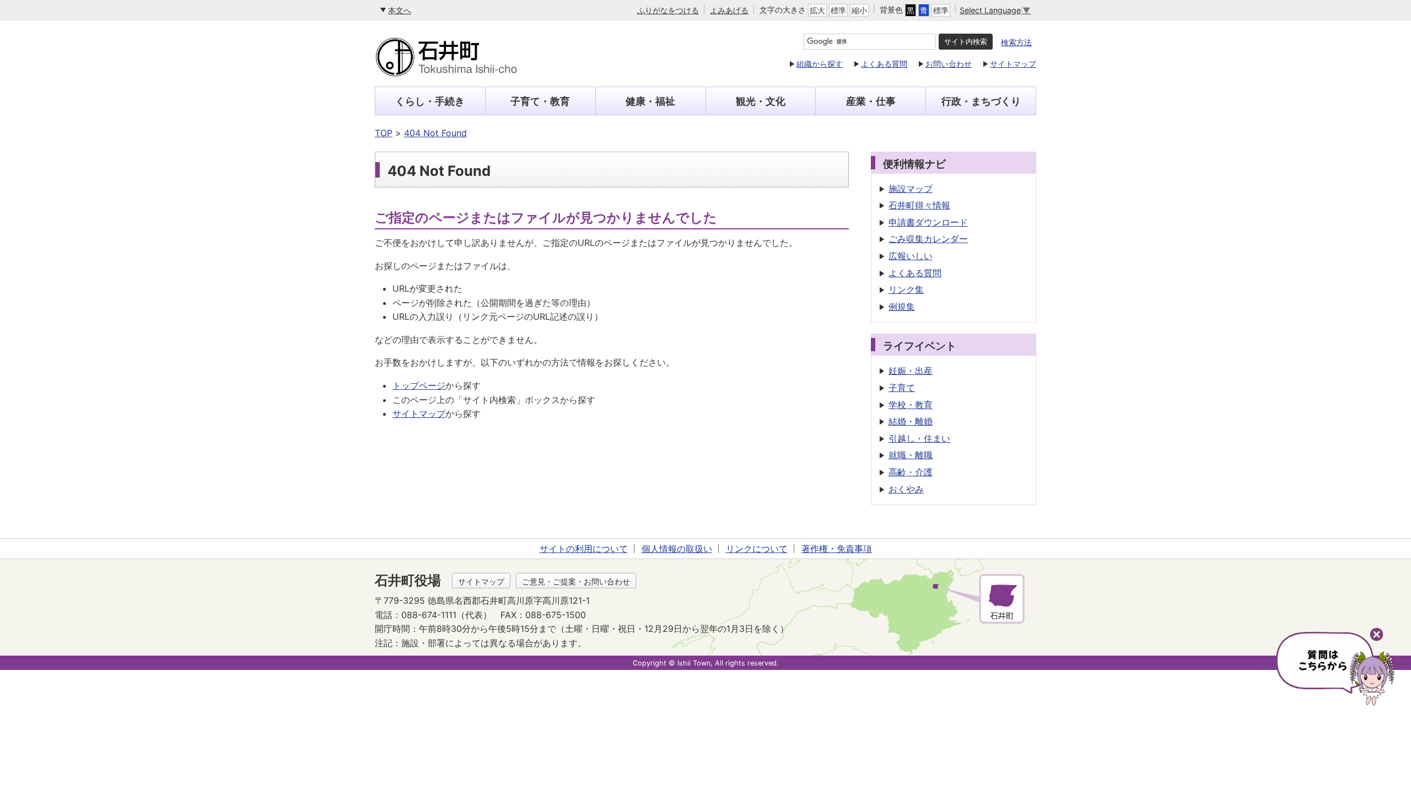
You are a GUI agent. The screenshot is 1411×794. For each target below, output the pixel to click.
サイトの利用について (584, 548)
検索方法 (1016, 42)
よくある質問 (884, 63)
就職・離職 (910, 454)
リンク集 (906, 289)
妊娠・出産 (910, 370)
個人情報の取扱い (677, 548)
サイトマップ (1013, 63)
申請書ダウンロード (928, 222)
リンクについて (757, 548)
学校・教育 (910, 404)
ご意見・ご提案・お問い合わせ (576, 581)
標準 (838, 10)
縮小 (859, 10)
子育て (901, 387)
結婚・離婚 (910, 421)
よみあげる (729, 10)
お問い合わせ (948, 63)
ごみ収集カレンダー (928, 238)
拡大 (817, 10)
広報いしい (910, 255)
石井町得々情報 (919, 205)
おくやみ (906, 489)
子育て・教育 (540, 101)
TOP (383, 132)
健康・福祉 (650, 101)
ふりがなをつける (668, 10)
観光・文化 (760, 101)
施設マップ (910, 188)
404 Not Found (435, 132)
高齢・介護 (910, 472)
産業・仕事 (871, 101)
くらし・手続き (430, 101)
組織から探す (819, 63)
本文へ (399, 10)
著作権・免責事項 (836, 548)
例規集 (901, 306)
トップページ (418, 385)
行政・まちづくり (981, 101)
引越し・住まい (919, 438)
